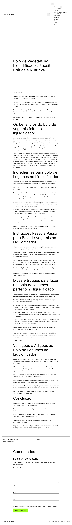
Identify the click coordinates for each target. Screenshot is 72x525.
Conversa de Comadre (8, 14)
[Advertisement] (36, 44)
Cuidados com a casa (59, 12)
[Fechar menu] (52, 4)
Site (14, 499)
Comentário (17, 468)
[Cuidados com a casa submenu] (66, 12)
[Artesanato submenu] (61, 7)
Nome (15, 485)
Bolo (17, 439)
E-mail (15, 492)
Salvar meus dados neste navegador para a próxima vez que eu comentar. (36, 506)
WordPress (66, 521)
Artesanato (57, 7)
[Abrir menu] (48, 14)
